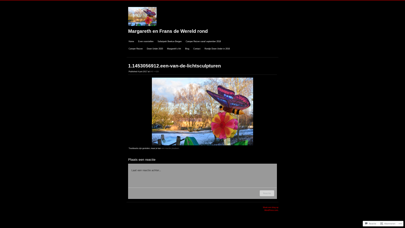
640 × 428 (154, 71)
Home (131, 41)
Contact (196, 49)
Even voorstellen (145, 41)
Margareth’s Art (174, 49)
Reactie (267, 193)
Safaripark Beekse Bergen (170, 41)
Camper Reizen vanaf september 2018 (203, 41)
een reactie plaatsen (170, 148)
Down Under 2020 (155, 49)
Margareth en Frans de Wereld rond (168, 31)
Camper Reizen (136, 49)
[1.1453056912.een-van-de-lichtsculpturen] (202, 145)
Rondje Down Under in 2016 (217, 49)
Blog (187, 49)
